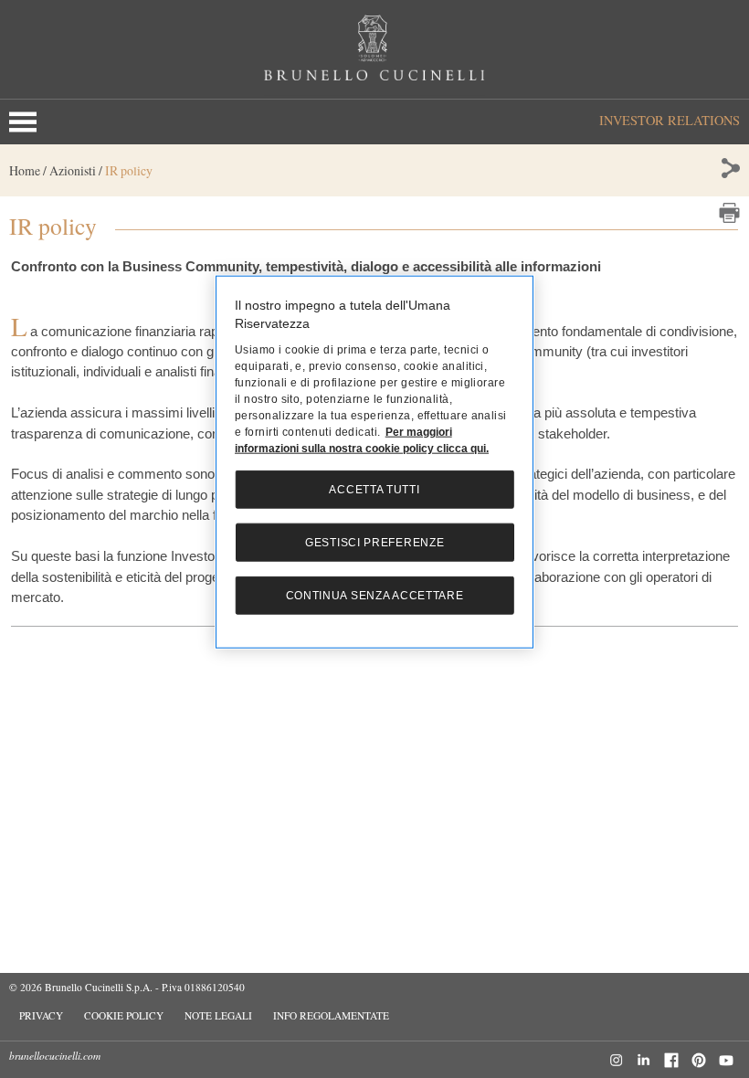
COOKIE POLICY (124, 1015)
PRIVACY (41, 1015)
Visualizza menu (26, 122)
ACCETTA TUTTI (374, 489)
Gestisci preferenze (374, 542)
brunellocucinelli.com (54, 1055)
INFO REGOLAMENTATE (331, 1015)
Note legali (218, 1015)
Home (24, 170)
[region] (374, 462)
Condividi (729, 168)
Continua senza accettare (375, 595)
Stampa (729, 213)
